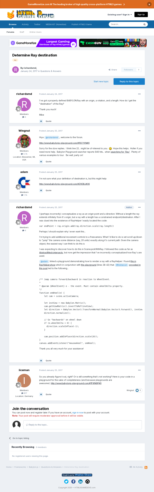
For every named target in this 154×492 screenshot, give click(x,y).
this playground (88, 265)
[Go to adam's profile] (24, 182)
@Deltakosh (121, 265)
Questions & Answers (50, 71)
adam (24, 172)
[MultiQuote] (41, 121)
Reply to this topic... (38, 424)
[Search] (144, 24)
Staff (22, 32)
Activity (25, 24)
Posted (51, 94)
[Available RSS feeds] (146, 467)
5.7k (25, 154)
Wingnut (24, 130)
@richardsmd (52, 137)
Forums (10, 32)
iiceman (24, 370)
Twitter (37, 24)
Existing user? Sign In (119, 14)
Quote (48, 121)
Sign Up (141, 14)
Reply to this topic (129, 81)
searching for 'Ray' (120, 152)
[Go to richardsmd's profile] (15, 69)
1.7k (25, 195)
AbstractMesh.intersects (51, 252)
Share (113, 69)
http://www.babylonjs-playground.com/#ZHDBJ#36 (64, 184)
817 (25, 393)
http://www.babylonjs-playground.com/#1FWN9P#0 (76, 383)
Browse (12, 24)
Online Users (35, 32)
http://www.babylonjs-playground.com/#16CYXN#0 (64, 143)
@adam (44, 261)
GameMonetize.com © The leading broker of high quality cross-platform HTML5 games (75, 4)
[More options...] (139, 94)
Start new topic (101, 81)
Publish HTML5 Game (82, 24)
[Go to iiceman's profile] (24, 380)
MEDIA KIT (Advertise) (56, 24)
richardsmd (30, 68)
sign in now (77, 412)
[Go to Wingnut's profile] (24, 141)
